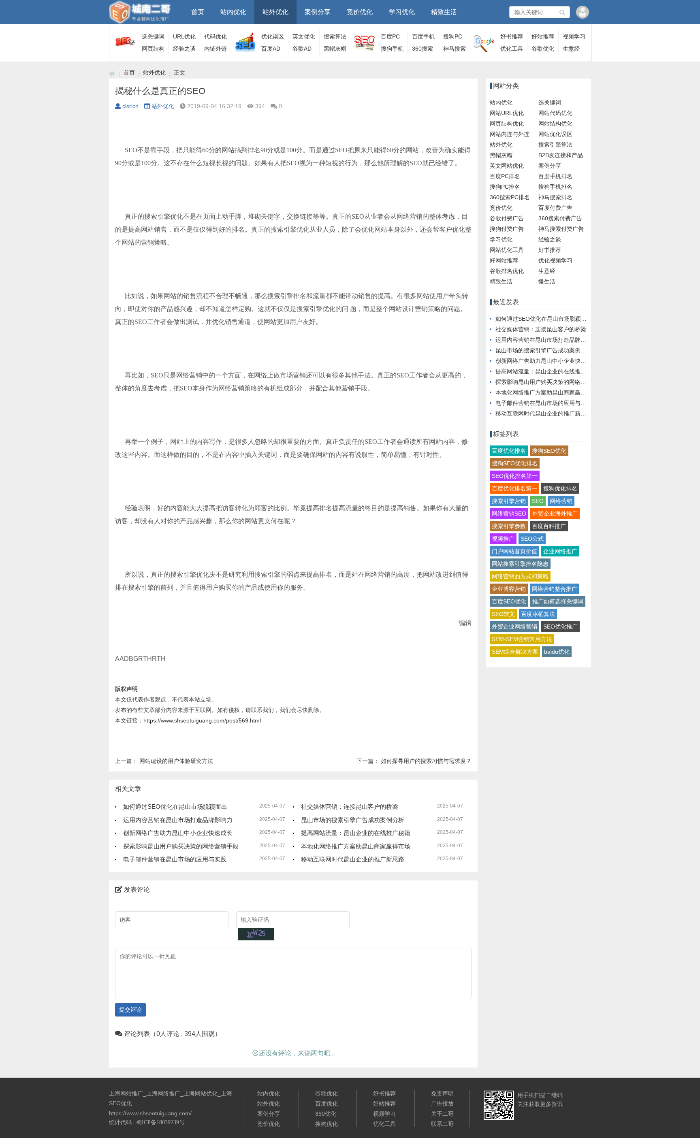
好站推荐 (542, 36)
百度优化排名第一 (514, 488)
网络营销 (561, 501)
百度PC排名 (505, 176)
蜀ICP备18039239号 (160, 1122)
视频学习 (574, 36)
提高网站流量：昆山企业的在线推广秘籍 (355, 832)
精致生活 (444, 12)
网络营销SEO (509, 513)
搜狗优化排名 (560, 488)
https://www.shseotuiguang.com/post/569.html (202, 720)
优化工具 (511, 48)
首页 (197, 12)
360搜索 (422, 48)
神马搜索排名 (555, 197)
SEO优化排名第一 (515, 476)
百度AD (270, 48)
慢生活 (546, 281)
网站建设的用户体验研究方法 (176, 761)
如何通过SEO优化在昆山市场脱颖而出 (175, 806)
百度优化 (326, 1103)
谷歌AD (302, 48)
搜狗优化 (326, 1124)
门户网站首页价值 (514, 551)
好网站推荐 (504, 260)
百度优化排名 (509, 451)
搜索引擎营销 (509, 501)
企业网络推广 (560, 551)
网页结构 (153, 48)
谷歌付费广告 (507, 218)
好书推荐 (511, 36)
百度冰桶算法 (538, 614)
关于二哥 (442, 1113)
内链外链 (215, 48)
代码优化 (215, 36)
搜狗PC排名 (505, 186)
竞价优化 (360, 12)
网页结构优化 (507, 123)
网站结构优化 (555, 123)
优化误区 (272, 36)
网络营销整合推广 (554, 589)
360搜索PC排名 (510, 197)
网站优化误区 (555, 134)
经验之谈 (184, 48)
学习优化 (402, 12)
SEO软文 (503, 614)
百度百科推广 (549, 526)
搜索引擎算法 (555, 144)
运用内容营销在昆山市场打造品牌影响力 (178, 819)
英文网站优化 (507, 165)
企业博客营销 (509, 589)
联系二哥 (442, 1124)
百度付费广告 (555, 208)
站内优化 (233, 12)
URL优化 (184, 36)
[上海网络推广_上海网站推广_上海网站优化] (112, 73)
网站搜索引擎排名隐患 (520, 563)
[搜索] (562, 12)
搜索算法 (335, 36)
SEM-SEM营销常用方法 (522, 639)
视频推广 (503, 538)
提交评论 (130, 1009)
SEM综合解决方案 (515, 651)
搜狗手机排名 (555, 186)
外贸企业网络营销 (514, 626)
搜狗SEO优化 (549, 451)
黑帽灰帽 (335, 48)
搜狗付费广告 (507, 229)
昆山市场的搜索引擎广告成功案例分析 (352, 819)
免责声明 (442, 1093)
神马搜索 (454, 48)
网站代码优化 (555, 113)
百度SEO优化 (509, 601)
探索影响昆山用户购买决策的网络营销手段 (181, 846)
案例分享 (318, 12)
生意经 (571, 48)
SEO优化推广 (560, 626)
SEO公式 (532, 538)
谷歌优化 (542, 48)
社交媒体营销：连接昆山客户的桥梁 (349, 806)
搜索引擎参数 (509, 526)
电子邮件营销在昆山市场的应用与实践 (174, 859)
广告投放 (442, 1103)
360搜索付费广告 (560, 218)
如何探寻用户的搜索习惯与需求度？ (426, 761)
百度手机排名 (555, 176)
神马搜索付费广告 (561, 229)
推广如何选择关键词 (557, 601)
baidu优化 (557, 651)
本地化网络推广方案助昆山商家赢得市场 (355, 846)
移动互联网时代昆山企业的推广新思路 (352, 859)
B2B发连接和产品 (560, 155)
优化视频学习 (555, 260)
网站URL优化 (507, 113)
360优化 (325, 1113)
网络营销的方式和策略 (520, 576)
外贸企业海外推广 (555, 513)
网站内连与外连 (509, 134)
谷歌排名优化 (507, 271)
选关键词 (153, 36)
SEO (538, 501)
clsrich (130, 106)
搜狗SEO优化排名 (515, 463)
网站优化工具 (507, 250)
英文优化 (303, 36)
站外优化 (275, 12)
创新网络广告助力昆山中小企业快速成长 (178, 832)
